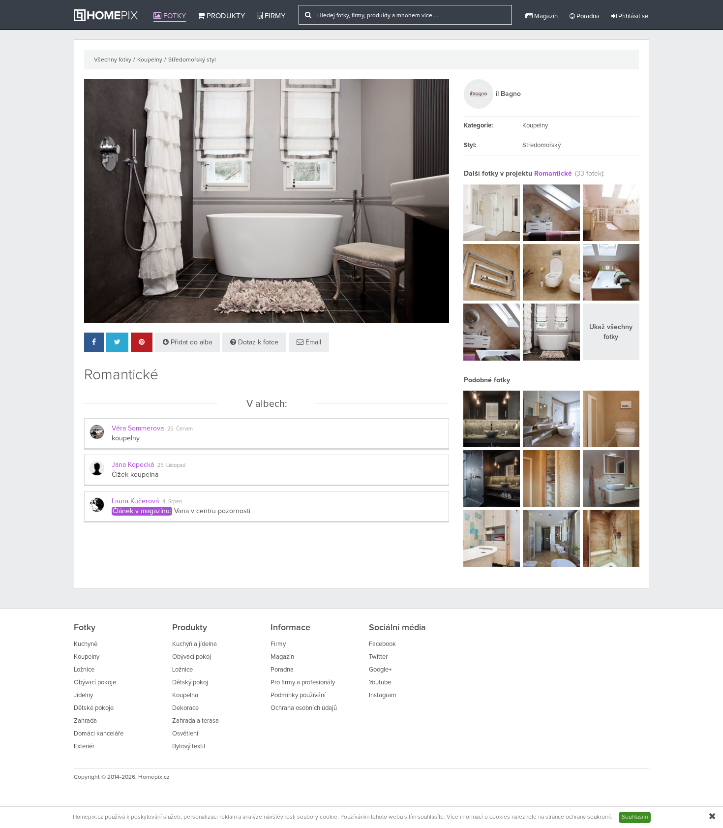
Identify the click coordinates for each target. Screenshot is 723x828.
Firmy (274, 16)
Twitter (378, 657)
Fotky (173, 16)
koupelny (126, 438)
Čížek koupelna (135, 474)
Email (312, 342)
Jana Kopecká (133, 464)
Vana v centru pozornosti (212, 511)
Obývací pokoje (95, 682)
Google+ (380, 670)
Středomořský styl (192, 60)
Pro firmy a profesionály (303, 682)
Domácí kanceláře (98, 734)
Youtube (380, 682)
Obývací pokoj (191, 657)
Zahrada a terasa (195, 721)
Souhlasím (635, 817)
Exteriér (84, 746)
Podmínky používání (298, 695)
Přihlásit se (632, 16)
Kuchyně (85, 644)
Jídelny (83, 695)
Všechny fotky (112, 60)
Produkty (225, 16)
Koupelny (149, 60)
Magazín (545, 16)
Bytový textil (188, 746)
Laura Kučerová (135, 501)
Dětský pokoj (190, 682)
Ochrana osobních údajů (304, 708)
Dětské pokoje (94, 708)
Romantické (553, 173)
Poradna (587, 16)
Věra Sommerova (138, 428)
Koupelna (185, 695)
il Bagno (508, 94)
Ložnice (84, 670)
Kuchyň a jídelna (194, 644)
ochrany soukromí (588, 817)
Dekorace (185, 708)
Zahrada (85, 721)
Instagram (382, 695)
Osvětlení (185, 734)
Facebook (382, 644)
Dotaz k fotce (257, 342)
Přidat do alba (190, 342)
